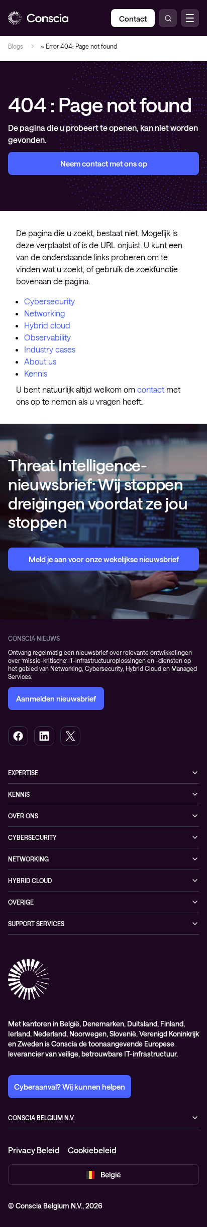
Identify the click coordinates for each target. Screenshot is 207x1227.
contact (150, 389)
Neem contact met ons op (103, 163)
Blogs (15, 46)
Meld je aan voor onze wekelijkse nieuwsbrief (104, 559)
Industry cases (49, 349)
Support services (36, 923)
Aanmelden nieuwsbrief (56, 698)
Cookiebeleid (92, 1150)
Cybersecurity (49, 301)
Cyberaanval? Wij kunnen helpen (69, 1086)
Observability (47, 337)
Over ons (23, 815)
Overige (21, 902)
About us (40, 361)
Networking (44, 313)
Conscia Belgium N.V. (41, 1117)
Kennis (35, 373)
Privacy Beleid (34, 1150)
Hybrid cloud (47, 325)
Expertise (23, 772)
